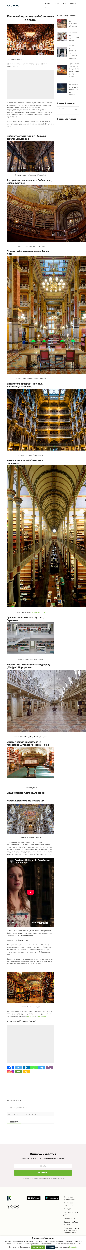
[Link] (32, 1114)
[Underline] (14, 1114)
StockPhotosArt (26, 737)
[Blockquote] (26, 1114)
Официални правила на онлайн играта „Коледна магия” (71, 1230)
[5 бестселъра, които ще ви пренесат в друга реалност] (62, 88)
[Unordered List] (23, 1114)
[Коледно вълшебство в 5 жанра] (62, 23)
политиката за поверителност (52, 1178)
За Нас (56, 3)
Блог (64, 3)
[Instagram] (10, 1071)
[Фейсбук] (9, 1206)
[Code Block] (29, 1114)
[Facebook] (10, 1067)
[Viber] (49, 1067)
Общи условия (68, 1209)
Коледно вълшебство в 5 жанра (73, 23)
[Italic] (11, 1114)
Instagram (42, 1016)
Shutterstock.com (40, 737)
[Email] (18, 1071)
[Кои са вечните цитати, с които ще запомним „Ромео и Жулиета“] (62, 52)
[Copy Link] (26, 1071)
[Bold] (9, 1114)
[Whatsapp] (34, 1067)
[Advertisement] (30, 84)
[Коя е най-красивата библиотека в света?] (30, 39)
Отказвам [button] (50, 1247)
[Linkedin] (26, 1067)
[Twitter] (18, 1067)
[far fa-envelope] (76, 108)
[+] (38, 1114)
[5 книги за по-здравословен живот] (62, 36)
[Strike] (17, 1114)
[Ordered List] (20, 1114)
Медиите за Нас (69, 1218)
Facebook (31, 1016)
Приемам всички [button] (38, 1247)
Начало (48, 3)
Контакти (74, 3)
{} (35, 1114)
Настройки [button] (73, 1247)
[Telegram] (41, 1067)
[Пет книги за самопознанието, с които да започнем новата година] (62, 70)
